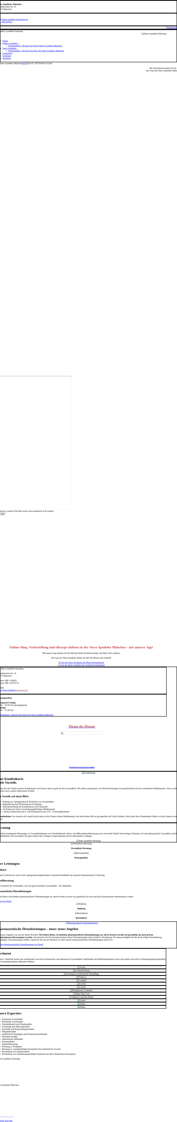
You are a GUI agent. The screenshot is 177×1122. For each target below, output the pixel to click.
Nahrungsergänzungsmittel (81, 767)
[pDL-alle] (82, 923)
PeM (24, 63)
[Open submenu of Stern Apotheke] (17, 49)
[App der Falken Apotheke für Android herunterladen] (81, 665)
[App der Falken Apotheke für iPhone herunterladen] (81, 662)
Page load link (6, 1121)
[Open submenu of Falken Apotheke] (18, 44)
